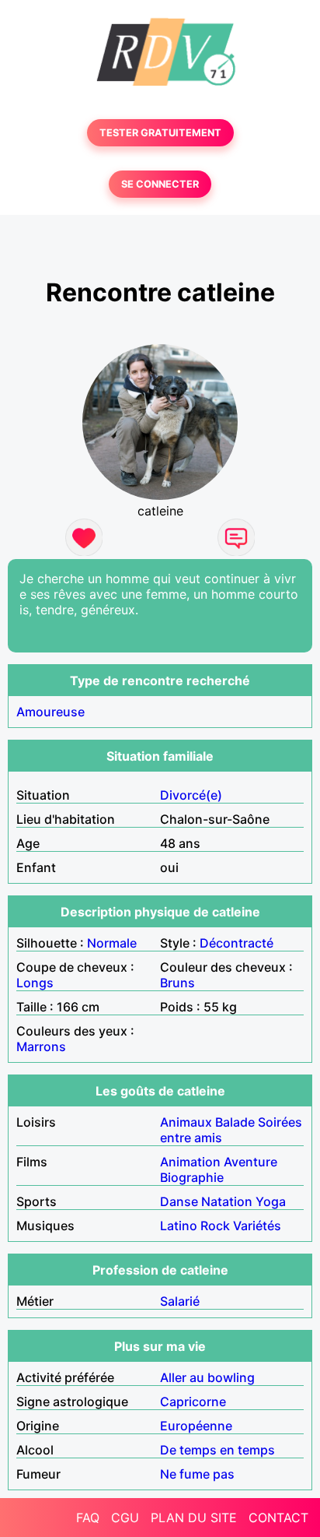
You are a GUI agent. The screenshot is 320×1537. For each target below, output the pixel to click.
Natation (226, 1201)
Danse (179, 1201)
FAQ (87, 1517)
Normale (112, 943)
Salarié (180, 1301)
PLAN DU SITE (194, 1517)
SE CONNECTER (160, 184)
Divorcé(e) (191, 795)
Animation (190, 1161)
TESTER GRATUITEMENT (160, 133)
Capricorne (193, 1401)
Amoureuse (50, 711)
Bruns (177, 982)
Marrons (41, 1046)
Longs (35, 982)
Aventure (250, 1161)
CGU (125, 1517)
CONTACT (278, 1517)
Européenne (196, 1425)
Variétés (257, 1225)
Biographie (192, 1177)
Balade (235, 1122)
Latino (178, 1225)
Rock (215, 1225)
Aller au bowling (207, 1377)
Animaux (186, 1122)
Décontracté (236, 943)
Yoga (271, 1201)
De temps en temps (217, 1450)
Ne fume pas (197, 1474)
